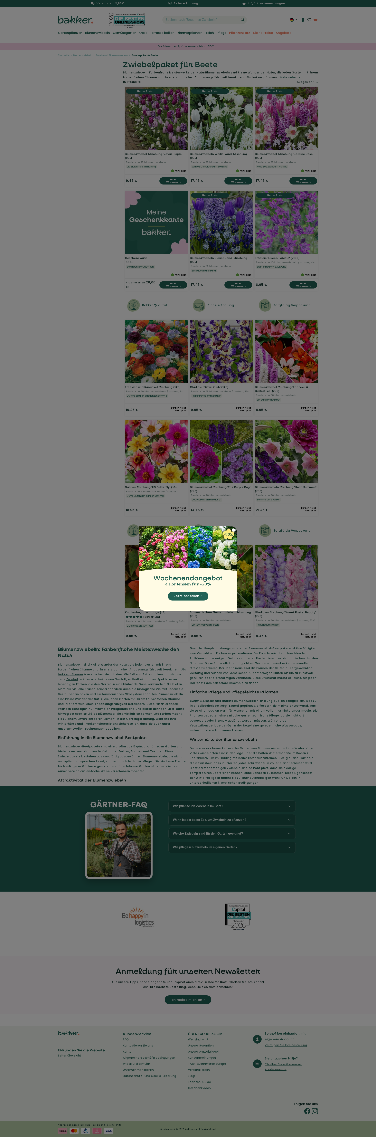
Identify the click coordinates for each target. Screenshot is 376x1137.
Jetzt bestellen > (188, 596)
